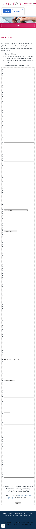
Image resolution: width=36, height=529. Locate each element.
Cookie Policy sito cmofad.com (22, 524)
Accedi (7, 11)
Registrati (17, 11)
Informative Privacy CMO (10, 522)
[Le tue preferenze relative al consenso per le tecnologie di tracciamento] (3, 526)
